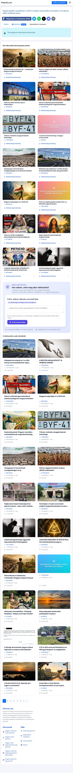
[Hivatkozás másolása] (53, 19)
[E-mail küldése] (49, 19)
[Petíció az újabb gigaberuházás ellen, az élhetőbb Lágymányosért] (54, 196)
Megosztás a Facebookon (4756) (18, 19)
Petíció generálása (18, 322)
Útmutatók (7, 727)
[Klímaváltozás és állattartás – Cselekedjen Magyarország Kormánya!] (19, 64)
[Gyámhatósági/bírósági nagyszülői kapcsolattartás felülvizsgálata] (54, 263)
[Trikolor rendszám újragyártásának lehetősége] (19, 130)
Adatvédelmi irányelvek (37, 24)
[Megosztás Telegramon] (34, 19)
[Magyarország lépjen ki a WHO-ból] (19, 195)
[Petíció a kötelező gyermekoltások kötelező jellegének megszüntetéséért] (54, 97)
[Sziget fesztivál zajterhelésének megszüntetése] (54, 229)
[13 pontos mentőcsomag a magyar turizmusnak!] (54, 130)
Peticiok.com (6, 3)
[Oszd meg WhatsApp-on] (39, 19)
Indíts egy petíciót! (59, 2)
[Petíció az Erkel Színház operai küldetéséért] (19, 97)
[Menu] (70, 3)
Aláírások (19, 24)
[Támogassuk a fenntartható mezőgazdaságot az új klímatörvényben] (19, 163)
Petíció (6, 24)
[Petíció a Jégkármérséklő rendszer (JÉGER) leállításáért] (54, 64)
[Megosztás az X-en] (44, 19)
